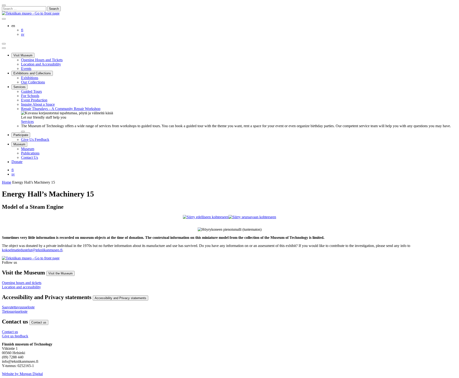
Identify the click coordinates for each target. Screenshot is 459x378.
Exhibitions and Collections (32, 73)
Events (26, 68)
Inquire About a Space (38, 104)
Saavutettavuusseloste (18, 307)
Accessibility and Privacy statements (120, 298)
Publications (30, 153)
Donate (16, 162)
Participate (20, 135)
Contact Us (29, 157)
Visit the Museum (60, 273)
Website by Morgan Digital (22, 374)
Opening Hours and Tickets (42, 60)
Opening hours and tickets (21, 283)
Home (6, 182)
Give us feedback (15, 336)
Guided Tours (31, 91)
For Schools (30, 96)
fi (12, 170)
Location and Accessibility (41, 64)
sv (13, 174)
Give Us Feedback (35, 139)
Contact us (38, 322)
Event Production (34, 100)
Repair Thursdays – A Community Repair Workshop (60, 109)
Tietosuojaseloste (14, 311)
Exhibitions (29, 78)
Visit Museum (23, 55)
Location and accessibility (21, 287)
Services (19, 87)
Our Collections (33, 82)
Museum (19, 144)
